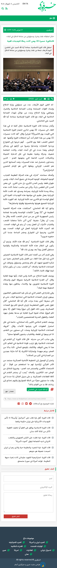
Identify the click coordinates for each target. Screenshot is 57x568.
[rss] (6, 9)
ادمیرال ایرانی (46, 550)
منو (51, 18)
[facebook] (19, 404)
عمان (27, 554)
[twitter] (26, 404)
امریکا (16, 550)
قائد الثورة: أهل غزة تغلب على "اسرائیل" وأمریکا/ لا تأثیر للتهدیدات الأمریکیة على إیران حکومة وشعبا (27, 419)
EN (24, 3)
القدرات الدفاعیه (17, 546)
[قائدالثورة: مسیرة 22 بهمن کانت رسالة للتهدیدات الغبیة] (28, 75)
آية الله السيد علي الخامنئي (38, 389)
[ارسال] (45, 99)
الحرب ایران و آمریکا (37, 542)
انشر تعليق (15, 516)
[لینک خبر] (52, 99)
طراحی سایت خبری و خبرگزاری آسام (27, 564)
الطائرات (30, 550)
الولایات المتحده (36, 546)
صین (4, 550)
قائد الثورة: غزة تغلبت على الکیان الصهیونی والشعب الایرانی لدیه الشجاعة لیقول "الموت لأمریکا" (29, 439)
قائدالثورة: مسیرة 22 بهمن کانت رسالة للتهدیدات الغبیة (30, 41)
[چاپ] (48, 99)
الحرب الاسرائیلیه (15, 542)
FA (27, 3)
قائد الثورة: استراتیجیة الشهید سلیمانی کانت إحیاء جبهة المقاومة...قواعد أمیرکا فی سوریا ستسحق (27, 459)
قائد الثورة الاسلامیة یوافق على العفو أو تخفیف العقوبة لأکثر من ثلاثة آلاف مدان (28, 429)
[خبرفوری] (42, 6)
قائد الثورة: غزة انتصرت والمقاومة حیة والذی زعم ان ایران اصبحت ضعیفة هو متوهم (27, 449)
